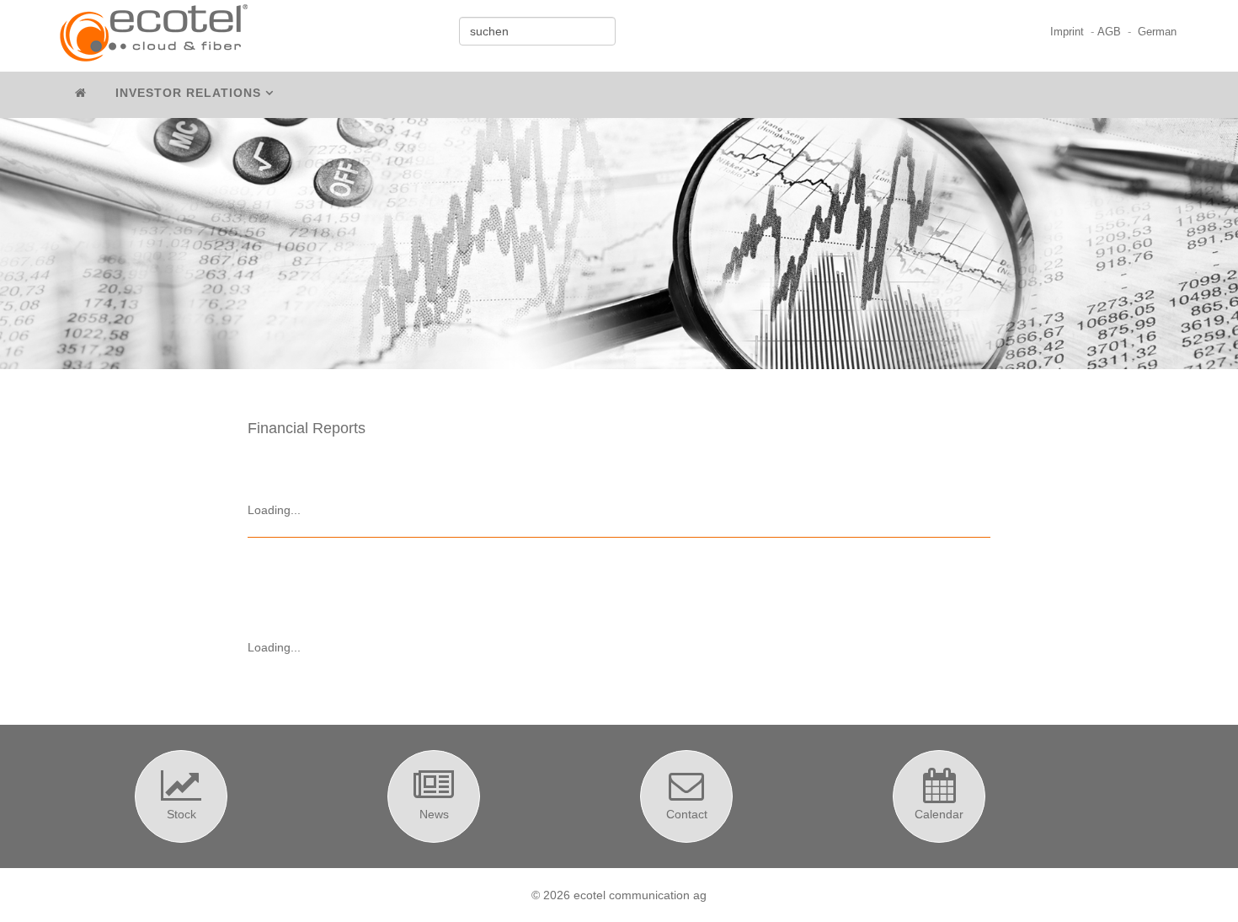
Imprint (1067, 32)
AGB (1109, 32)
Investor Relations (188, 92)
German (1157, 32)
